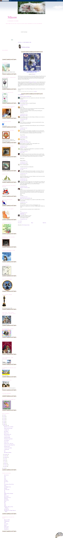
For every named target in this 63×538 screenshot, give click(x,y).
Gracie (5, 485)
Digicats (5, 525)
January (5, 466)
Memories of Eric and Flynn (24, 141)
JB (4, 490)
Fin (4, 482)
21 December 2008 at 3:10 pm (23, 140)
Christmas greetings (25, 47)
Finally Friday (6, 441)
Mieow (12, 17)
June (5, 458)
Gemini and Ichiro (23, 137)
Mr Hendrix (6, 498)
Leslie (21, 120)
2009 (4, 422)
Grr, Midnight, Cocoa (7, 486)
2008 (4, 424)
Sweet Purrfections (23, 163)
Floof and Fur (6, 527)
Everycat (21, 152)
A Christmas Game (7, 435)
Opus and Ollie (6, 500)
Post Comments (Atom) (25, 224)
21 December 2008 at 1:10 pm (23, 119)
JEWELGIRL (22, 214)
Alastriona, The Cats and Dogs (25, 96)
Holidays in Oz (6, 432)
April (5, 461)
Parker (5, 501)
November (6, 454)
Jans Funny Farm (22, 101)
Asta (21, 105)
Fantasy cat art (6, 526)
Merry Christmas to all (7, 434)
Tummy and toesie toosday (8, 428)
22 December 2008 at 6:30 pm (23, 212)
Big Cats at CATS (7, 519)
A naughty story (6, 429)
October (5, 455)
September (6, 457)
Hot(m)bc (5, 488)
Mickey (5, 494)
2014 (4, 415)
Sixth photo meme (7, 446)
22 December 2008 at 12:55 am (23, 161)
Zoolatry (35, 81)
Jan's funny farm (6, 489)
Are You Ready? (6, 440)
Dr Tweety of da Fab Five (24, 187)
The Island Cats (22, 147)
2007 (4, 468)
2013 (4, 416)
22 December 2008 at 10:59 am (23, 196)
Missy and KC (6, 496)
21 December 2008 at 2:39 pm (23, 136)
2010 (4, 421)
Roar (5, 450)
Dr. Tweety (5, 480)
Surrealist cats (6, 529)
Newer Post (20, 222)
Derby (5, 478)
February (5, 464)
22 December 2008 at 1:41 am (23, 168)
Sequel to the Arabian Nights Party (9, 444)
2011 (4, 419)
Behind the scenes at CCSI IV (8, 426)
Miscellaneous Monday (7, 452)
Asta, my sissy (6, 474)
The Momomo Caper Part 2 (8, 438)
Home (32, 222)
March (5, 463)
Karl (5, 492)
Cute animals (6, 523)
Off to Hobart (6, 431)
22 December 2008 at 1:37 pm (23, 202)
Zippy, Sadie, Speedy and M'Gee (25, 198)
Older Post (44, 222)
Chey (5, 476)
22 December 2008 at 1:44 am (23, 178)
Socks (5, 505)
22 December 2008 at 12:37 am (23, 151)
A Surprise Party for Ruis (8, 447)
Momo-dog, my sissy (7, 497)
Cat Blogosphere (6, 521)
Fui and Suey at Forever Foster (9, 484)
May (5, 460)
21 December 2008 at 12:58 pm (23, 104)
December (6, 425)
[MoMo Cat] (3, 124)
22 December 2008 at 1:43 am (23, 173)
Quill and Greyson (23, 115)
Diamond (33, 74)
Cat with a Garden (23, 180)
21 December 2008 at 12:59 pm (23, 114)
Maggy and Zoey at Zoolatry (8, 493)
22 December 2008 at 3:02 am (23, 186)
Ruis (5, 502)
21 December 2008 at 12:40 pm (23, 100)
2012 (4, 418)
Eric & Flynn (6, 481)
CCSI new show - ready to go (8, 443)
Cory (21, 169)
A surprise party (6, 449)
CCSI (5, 522)
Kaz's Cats (21, 129)
